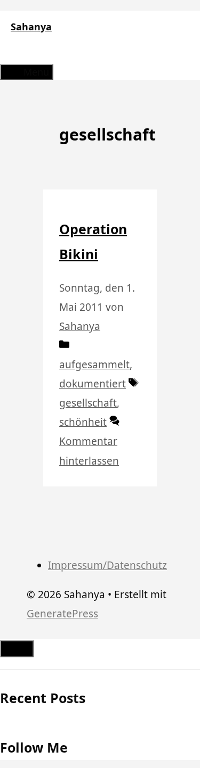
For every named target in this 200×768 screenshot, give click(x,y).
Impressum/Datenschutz (107, 565)
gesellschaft (88, 403)
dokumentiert (92, 384)
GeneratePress (62, 614)
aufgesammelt (94, 364)
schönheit (83, 422)
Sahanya (31, 26)
